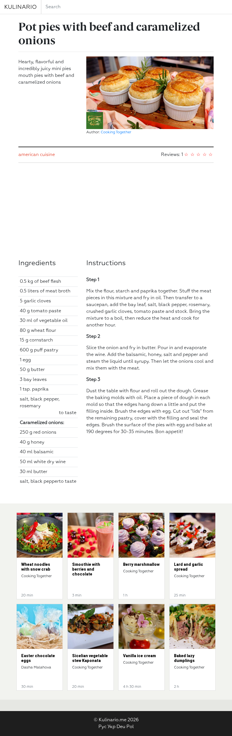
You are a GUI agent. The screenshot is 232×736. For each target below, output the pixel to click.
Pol (130, 727)
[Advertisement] (116, 211)
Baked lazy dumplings (184, 658)
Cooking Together (116, 132)
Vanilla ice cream (139, 655)
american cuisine (36, 155)
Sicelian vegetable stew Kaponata (90, 658)
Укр (111, 727)
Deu (121, 727)
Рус (102, 727)
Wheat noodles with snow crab (35, 566)
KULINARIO (20, 7)
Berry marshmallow (141, 564)
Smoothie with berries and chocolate (86, 569)
